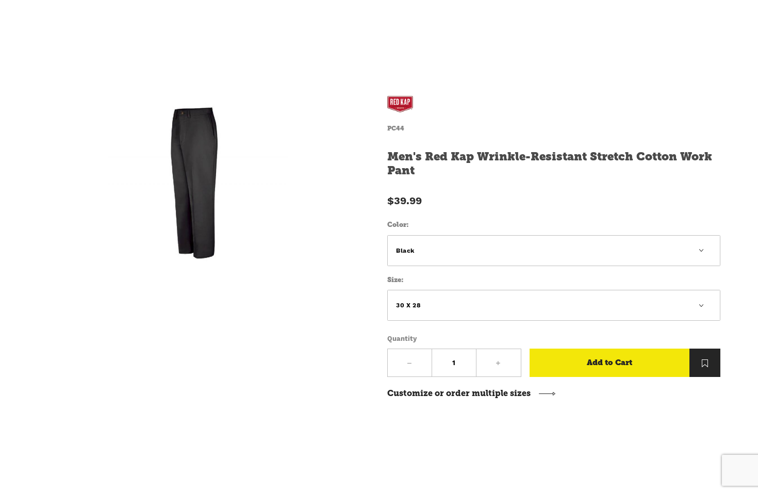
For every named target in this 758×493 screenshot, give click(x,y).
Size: (395, 280)
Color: (398, 224)
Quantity (402, 338)
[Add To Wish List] (704, 363)
